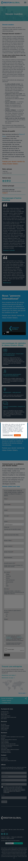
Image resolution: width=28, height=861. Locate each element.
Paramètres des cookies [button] (7, 435)
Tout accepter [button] (17, 435)
